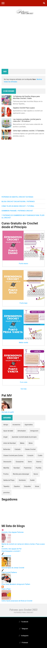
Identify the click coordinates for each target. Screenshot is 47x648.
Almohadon (21, 431)
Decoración (7, 462)
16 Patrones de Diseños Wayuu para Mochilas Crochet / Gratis (26, 97)
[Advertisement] (23, 43)
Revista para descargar (21, 474)
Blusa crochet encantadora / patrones (18, 201)
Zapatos (17, 486)
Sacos (36, 474)
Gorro (30, 462)
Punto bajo (23, 303)
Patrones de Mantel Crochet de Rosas (17, 197)
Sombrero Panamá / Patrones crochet (17, 211)
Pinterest (24, 643)
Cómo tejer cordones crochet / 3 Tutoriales (28, 131)
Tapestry (6, 486)
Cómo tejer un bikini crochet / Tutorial (18, 206)
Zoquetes (27, 486)
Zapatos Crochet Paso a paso (24, 108)
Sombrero (22, 480)
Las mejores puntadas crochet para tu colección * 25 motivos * (27, 120)
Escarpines (20, 462)
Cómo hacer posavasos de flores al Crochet (17, 601)
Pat (3, 410)
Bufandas (6, 449)
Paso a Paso (6, 589)
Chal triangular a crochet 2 (11, 551)
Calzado (17, 449)
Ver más (24, 389)
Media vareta (23, 342)
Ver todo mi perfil (8, 412)
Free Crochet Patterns (9, 572)
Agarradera (29, 425)
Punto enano (23, 263)
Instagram (24, 636)
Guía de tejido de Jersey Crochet (13, 568)
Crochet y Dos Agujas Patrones (13, 532)
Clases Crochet (30, 449)
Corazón (30, 455)
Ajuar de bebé (8, 431)
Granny (38, 462)
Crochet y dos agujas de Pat (11, 549)
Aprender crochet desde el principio (24, 437)
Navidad (17, 468)
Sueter (32, 480)
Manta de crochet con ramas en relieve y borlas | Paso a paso (23, 544)
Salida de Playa (8, 480)
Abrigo (5, 425)
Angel (5, 437)
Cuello (40, 455)
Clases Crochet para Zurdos (13, 455)
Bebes (22, 443)
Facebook (24, 622)
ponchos (6, 492)
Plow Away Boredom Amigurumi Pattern (16, 584)
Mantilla (6, 468)
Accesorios (16, 425)
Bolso (31, 443)
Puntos (5, 474)
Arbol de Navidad (9, 443)
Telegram (24, 629)
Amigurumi (34, 431)
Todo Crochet (6, 556)
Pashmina (27, 468)
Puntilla (38, 468)
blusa (37, 486)
